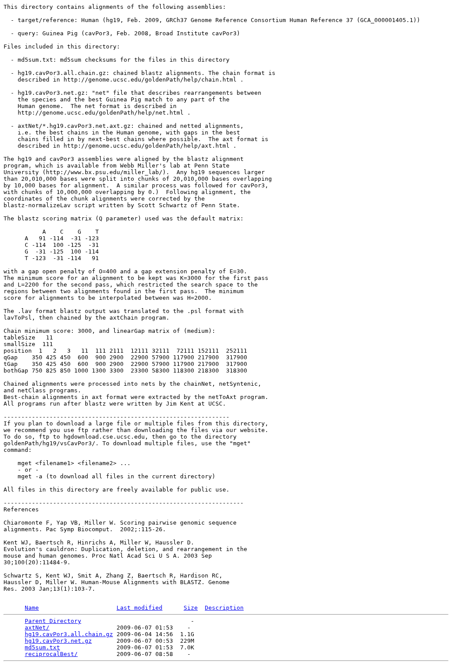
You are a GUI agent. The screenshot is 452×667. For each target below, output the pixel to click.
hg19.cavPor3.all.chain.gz (69, 634)
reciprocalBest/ (51, 654)
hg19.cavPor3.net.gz (58, 640)
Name (32, 607)
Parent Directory (53, 621)
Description (224, 607)
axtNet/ (37, 627)
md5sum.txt (42, 647)
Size (191, 607)
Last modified (139, 607)
